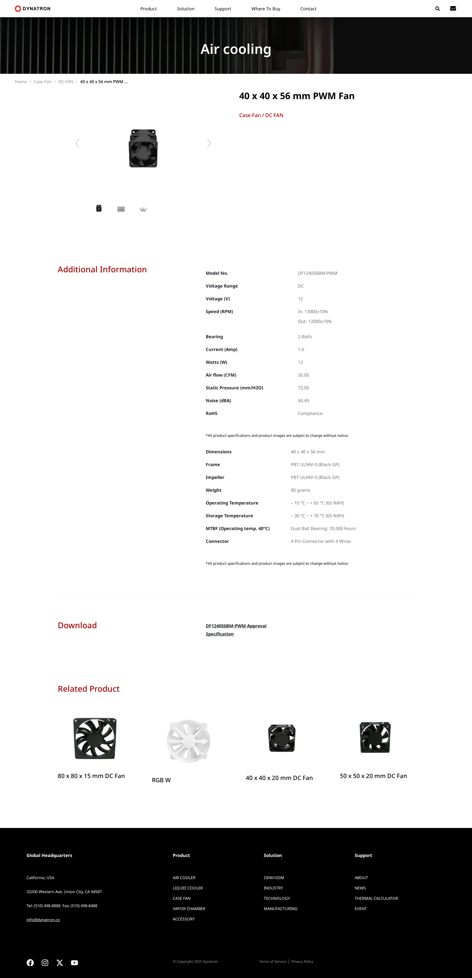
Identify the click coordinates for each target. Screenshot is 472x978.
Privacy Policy (302, 961)
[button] (437, 9)
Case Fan (250, 115)
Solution (273, 855)
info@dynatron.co (43, 919)
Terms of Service (272, 961)
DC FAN (274, 115)
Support (363, 855)
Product (181, 855)
